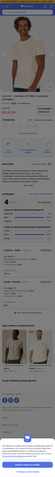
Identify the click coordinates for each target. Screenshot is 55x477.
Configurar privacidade (27, 471)
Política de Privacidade (12, 456)
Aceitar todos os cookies (27, 464)
